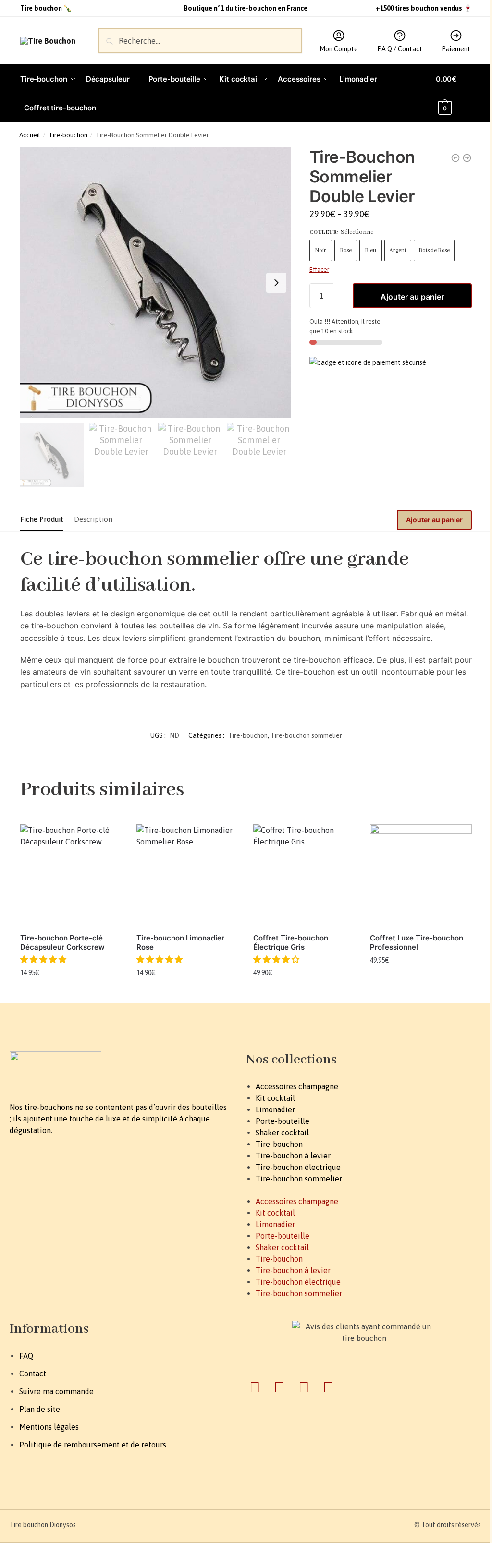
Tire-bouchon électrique (298, 1167)
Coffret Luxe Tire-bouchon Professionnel (416, 942)
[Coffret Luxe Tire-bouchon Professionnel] (421, 875)
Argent (397, 250)
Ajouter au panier (412, 296)
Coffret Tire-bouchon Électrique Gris (290, 942)
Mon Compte (339, 49)
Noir (320, 250)
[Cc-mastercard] (279, 1387)
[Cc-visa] (254, 1387)
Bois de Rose (434, 250)
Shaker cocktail (282, 1132)
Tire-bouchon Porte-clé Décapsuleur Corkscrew (62, 942)
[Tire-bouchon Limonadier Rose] (187, 875)
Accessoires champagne (297, 1086)
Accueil (29, 135)
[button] (44, 959)
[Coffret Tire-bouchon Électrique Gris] (304, 875)
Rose (346, 250)
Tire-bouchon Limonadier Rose (180, 942)
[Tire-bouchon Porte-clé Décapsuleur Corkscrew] (71, 875)
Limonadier (275, 1109)
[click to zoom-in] (155, 282)
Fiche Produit (41, 519)
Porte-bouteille (282, 1121)
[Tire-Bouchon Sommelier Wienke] (455, 158)
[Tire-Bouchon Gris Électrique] (467, 158)
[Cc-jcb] (328, 1387)
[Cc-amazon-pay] (303, 1387)
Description (93, 519)
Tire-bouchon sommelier (306, 735)
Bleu (370, 250)
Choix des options (304, 994)
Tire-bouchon (68, 135)
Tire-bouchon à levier (293, 1155)
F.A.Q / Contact (399, 49)
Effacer (319, 269)
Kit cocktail (275, 1098)
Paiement (456, 49)
